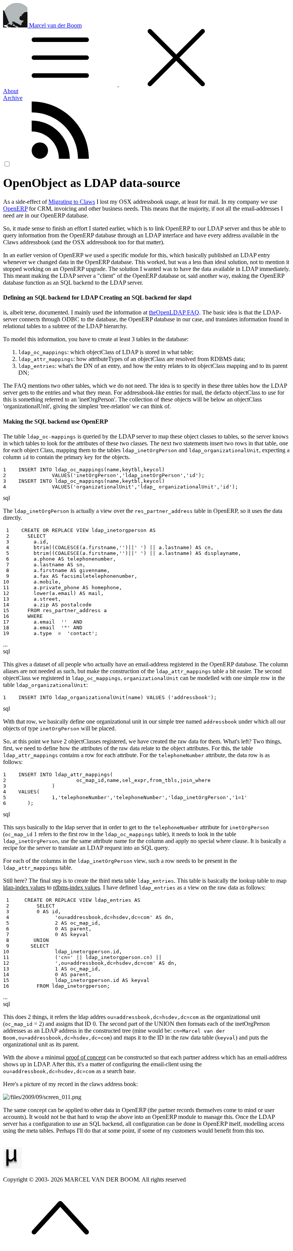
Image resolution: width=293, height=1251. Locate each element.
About (10, 91)
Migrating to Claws (71, 201)
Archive (13, 98)
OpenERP (15, 208)
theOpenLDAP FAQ (174, 312)
